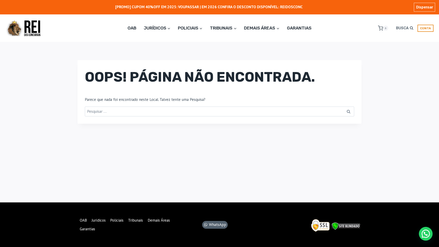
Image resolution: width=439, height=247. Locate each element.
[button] (426, 234)
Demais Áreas (159, 220)
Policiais (116, 220)
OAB (132, 28)
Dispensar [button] (424, 7)
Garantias (299, 28)
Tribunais (135, 220)
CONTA (425, 28)
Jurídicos (99, 220)
